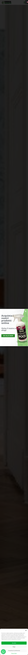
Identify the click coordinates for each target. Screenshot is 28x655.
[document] (14, 327)
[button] (26, 630)
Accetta (14, 643)
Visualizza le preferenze (14, 650)
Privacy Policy (14, 653)
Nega (14, 646)
